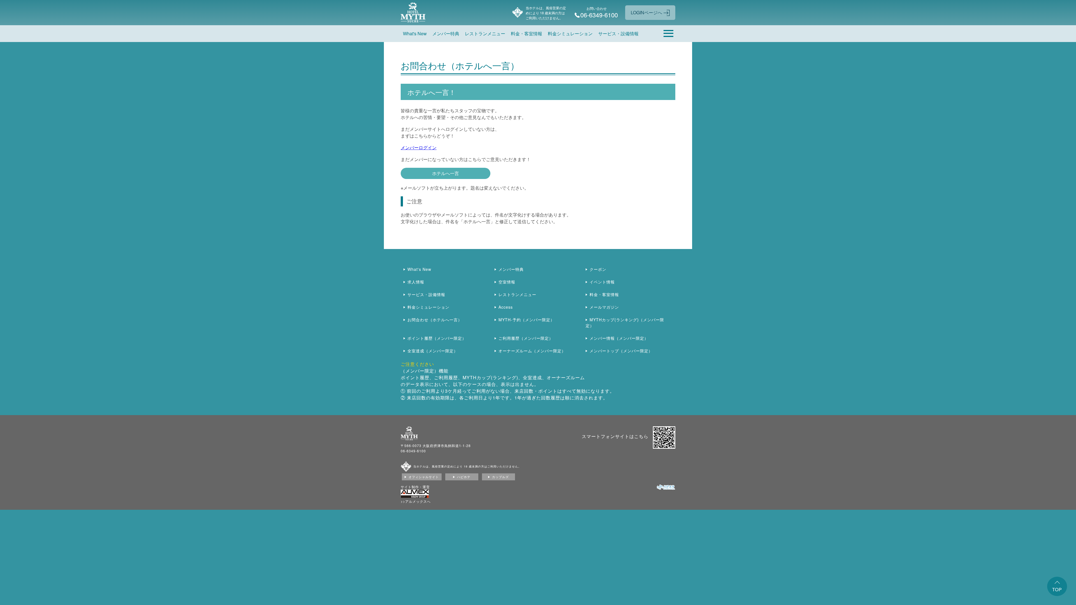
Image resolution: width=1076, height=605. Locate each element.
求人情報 (415, 282)
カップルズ (500, 476)
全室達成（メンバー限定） (432, 350)
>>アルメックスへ (416, 501)
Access (505, 307)
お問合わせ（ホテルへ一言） (434, 319)
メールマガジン (604, 307)
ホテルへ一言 (445, 173)
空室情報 (506, 282)
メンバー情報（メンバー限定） (619, 338)
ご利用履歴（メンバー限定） (525, 338)
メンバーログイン (419, 147)
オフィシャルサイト (424, 476)
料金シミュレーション (570, 33)
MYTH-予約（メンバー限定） (526, 319)
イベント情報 (602, 282)
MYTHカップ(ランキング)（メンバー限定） (625, 322)
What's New (415, 33)
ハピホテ (463, 476)
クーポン (598, 269)
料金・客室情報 (526, 33)
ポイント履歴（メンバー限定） (436, 338)
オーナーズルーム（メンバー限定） (532, 350)
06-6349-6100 (413, 450)
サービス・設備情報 (618, 33)
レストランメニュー (485, 33)
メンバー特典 (445, 33)
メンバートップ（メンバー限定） (621, 350)
